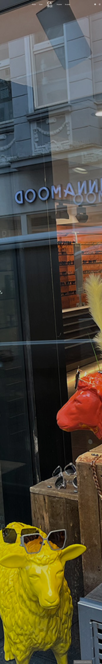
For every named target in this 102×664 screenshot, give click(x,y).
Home (34, 4)
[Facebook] (95, 4)
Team (40, 4)
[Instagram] (99, 4)
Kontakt (67, 4)
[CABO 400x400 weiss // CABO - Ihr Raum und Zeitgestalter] (50, 4)
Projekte (59, 4)
